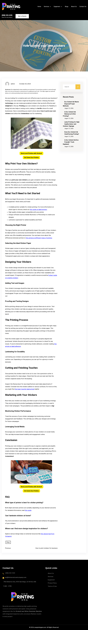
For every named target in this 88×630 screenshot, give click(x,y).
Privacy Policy (52, 583)
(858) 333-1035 (7, 15)
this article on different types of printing (39, 238)
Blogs (8, 542)
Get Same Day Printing (31, 157)
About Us (51, 573)
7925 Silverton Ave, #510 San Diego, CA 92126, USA (19, 582)
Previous (8, 548)
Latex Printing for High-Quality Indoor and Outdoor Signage (71, 124)
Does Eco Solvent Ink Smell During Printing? (71, 133)
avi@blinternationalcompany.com (15, 577)
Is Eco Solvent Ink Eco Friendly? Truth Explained (71, 142)
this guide (28, 510)
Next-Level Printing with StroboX (31, 153)
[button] (31, 153)
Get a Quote (22, 16)
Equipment (51, 580)
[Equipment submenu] (61, 6)
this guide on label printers (38, 209)
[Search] (77, 86)
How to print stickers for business (46, 548)
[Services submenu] (50, 6)
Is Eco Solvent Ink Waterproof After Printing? (69, 114)
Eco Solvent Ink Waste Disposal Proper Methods (71, 104)
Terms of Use (52, 586)
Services (50, 576)
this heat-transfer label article (24, 389)
